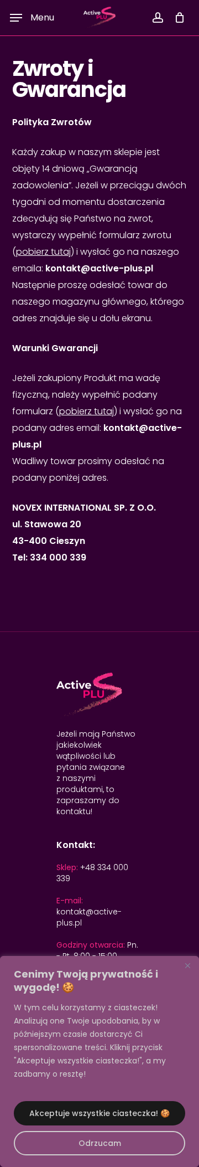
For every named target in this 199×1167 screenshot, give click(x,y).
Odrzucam (99, 1143)
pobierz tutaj (43, 251)
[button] (32, 17)
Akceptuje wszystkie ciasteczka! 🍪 (99, 1113)
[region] (99, 1061)
